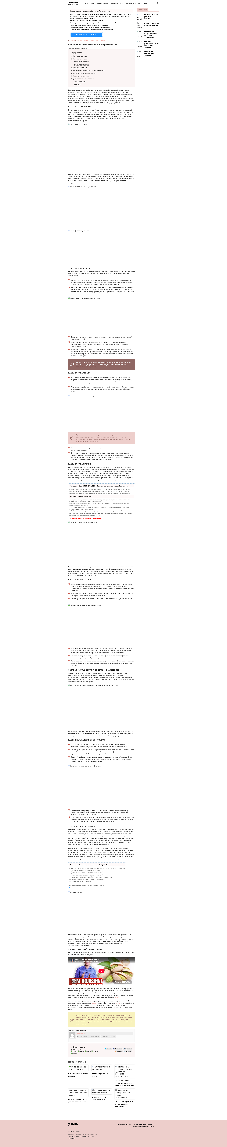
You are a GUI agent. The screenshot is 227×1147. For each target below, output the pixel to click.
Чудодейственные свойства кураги (99, 1098)
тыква (94, 1003)
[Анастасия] (72, 1035)
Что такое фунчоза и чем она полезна (151, 24)
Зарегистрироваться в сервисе (80, 888)
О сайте (129, 1124)
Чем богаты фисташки (79, 56)
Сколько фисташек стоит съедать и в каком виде (88, 70)
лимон (118, 1003)
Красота (85, 3)
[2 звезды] (81, 1051)
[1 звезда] (74, 1051)
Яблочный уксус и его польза (100, 1074)
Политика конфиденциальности (143, 1127)
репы (116, 997)
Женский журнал (73, 4)
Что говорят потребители (80, 76)
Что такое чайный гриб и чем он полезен (151, 17)
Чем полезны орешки (79, 59)
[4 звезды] (95, 1051)
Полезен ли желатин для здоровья (149, 53)
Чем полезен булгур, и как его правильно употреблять (124, 1104)
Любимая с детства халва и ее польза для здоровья (151, 44)
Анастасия (77, 84)
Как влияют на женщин (81, 62)
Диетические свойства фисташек (82, 79)
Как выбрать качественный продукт (83, 73)
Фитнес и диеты (142, 3)
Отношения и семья (103, 3)
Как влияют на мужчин (81, 64)
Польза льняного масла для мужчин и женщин (77, 1100)
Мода (92, 3)
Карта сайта (121, 1124)
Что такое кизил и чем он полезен (78, 1074)
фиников (123, 1001)
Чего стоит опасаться (79, 67)
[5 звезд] (74, 1053)
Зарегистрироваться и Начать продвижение (85, 518)
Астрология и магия (117, 3)
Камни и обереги (131, 3)
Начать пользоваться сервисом (86, 35)
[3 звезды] (88, 1051)
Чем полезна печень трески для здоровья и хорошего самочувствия (124, 1082)
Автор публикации (80, 82)
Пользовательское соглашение (143, 1124)
